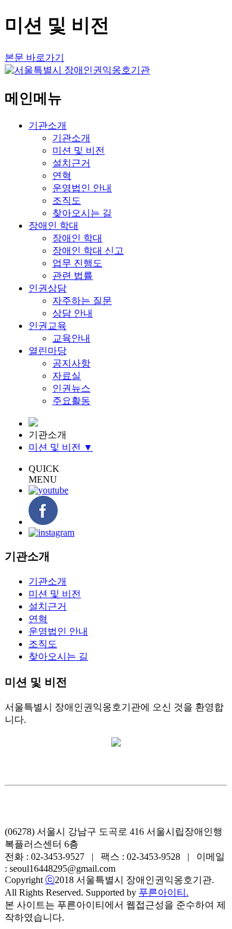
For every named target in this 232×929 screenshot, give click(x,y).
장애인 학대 (54, 225)
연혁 (61, 175)
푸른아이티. (164, 892)
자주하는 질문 (82, 301)
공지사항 (71, 363)
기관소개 (48, 125)
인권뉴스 (71, 388)
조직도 (66, 200)
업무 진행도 (77, 263)
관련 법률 (72, 276)
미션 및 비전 (78, 150)
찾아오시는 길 (82, 213)
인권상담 (48, 288)
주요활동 (71, 401)
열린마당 (48, 351)
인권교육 (48, 326)
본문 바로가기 (34, 57)
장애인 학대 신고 (88, 251)
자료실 (66, 376)
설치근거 (71, 163)
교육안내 (71, 338)
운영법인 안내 (82, 188)
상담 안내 (72, 313)
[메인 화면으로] (33, 423)
